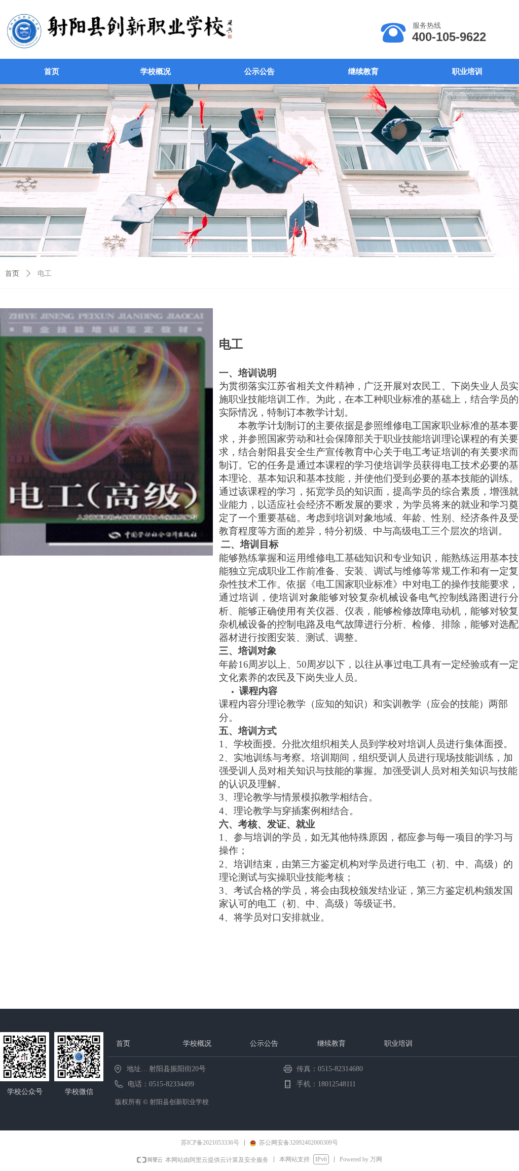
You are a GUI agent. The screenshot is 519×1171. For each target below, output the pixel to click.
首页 (12, 273)
